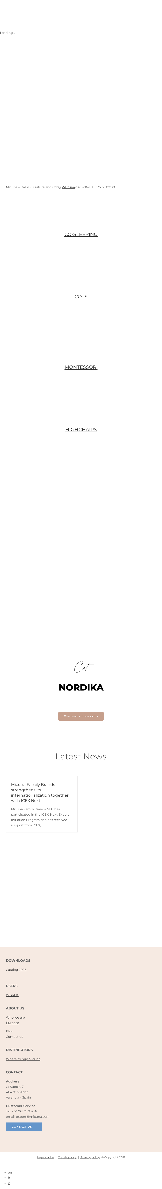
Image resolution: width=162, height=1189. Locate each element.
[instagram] (73, 1137)
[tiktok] (81, 1137)
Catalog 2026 (16, 970)
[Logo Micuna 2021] (41, 5)
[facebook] (64, 1137)
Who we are (15, 1017)
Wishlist (12, 995)
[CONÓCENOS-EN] (81, 899)
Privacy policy (90, 1157)
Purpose (12, 1023)
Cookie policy (67, 1157)
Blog (9, 1031)
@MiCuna (67, 187)
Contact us (14, 1037)
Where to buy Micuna (23, 1059)
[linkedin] (89, 1137)
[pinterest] (97, 1137)
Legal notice (45, 1157)
